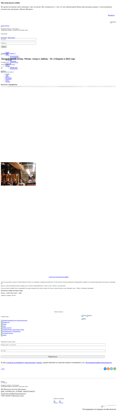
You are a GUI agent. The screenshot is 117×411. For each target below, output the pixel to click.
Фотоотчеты (8, 63)
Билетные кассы (14, 68)
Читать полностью (58, 311)
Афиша (7, 54)
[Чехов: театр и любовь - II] (8, 53)
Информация (13, 61)
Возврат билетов (14, 62)
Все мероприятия (14, 56)
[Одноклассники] (108, 368)
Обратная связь (13, 67)
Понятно (111, 15)
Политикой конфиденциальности (99, 362)
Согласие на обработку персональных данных (24, 362)
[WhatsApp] (114, 368)
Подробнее (38, 9)
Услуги (7, 80)
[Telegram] (111, 368)
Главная (7, 52)
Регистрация (4, 37)
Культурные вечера (14, 57)
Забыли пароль (11, 37)
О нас (6, 75)
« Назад (3, 368)
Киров (5, 33)
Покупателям (8, 77)
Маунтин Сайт (18, 396)
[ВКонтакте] (105, 368)
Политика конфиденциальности (13, 394)
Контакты (7, 66)
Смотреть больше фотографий (58, 277)
